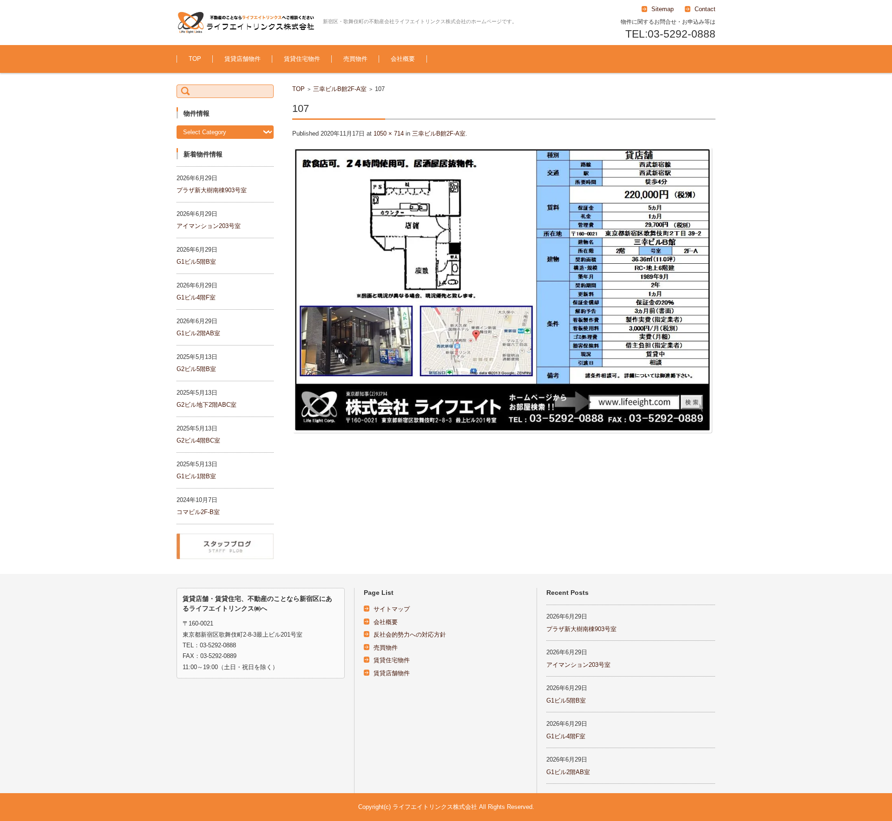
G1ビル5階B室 (196, 261)
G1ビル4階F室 (196, 297)
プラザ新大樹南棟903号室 (212, 190)
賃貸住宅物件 (302, 58)
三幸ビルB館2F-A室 (340, 88)
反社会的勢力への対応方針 (410, 634)
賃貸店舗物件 (242, 58)
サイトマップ (392, 609)
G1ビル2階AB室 (198, 333)
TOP (195, 58)
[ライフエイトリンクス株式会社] (246, 22)
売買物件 (355, 58)
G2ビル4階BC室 (198, 440)
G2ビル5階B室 (196, 368)
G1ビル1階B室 (196, 476)
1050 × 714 (389, 133)
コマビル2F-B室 (198, 511)
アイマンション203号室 (209, 225)
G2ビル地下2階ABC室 (206, 404)
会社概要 (403, 58)
